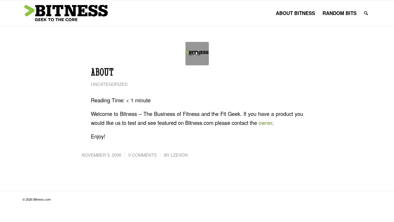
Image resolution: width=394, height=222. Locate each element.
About (102, 72)
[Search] (366, 13)
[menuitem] (295, 13)
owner (265, 122)
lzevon (179, 155)
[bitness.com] (65, 13)
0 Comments (142, 155)
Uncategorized (109, 84)
